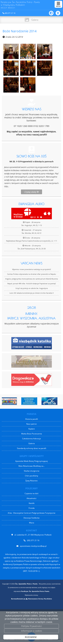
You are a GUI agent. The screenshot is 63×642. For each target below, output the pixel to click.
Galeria (34, 19)
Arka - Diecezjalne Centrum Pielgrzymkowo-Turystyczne (31, 513)
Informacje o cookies (31, 630)
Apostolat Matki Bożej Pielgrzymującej (31, 461)
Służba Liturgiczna (31, 471)
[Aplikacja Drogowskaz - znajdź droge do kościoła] (31, 379)
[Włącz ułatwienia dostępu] (59, 13)
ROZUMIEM (31, 637)
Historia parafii (31, 419)
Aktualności (31, 498)
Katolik (31, 503)
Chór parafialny (31, 475)
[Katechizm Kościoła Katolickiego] (22, 401)
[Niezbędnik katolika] (31, 343)
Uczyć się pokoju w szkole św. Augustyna (31, 288)
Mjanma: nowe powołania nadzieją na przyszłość (31, 269)
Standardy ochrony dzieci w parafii (31, 448)
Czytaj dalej (30, 191)
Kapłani (31, 428)
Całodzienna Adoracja (31, 438)
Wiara (31, 522)
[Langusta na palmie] (42, 401)
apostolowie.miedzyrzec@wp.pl (33, 546)
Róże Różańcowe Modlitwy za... (32, 466)
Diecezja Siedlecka (31, 518)
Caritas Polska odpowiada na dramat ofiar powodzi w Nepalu (31, 274)
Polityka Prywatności (31, 626)
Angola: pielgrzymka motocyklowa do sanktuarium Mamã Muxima (31, 279)
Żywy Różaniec (31, 480)
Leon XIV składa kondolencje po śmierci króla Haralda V (31, 293)
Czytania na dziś (31, 493)
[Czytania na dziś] (31, 361)
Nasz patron (31, 424)
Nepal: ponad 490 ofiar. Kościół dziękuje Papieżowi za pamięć (31, 283)
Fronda (32, 508)
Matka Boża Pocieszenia (31, 433)
